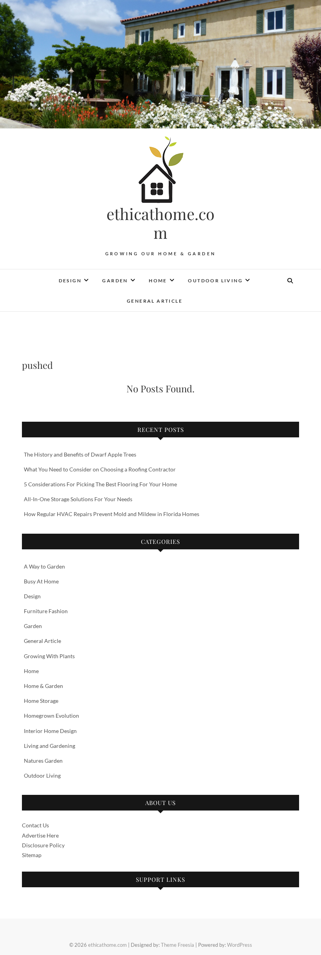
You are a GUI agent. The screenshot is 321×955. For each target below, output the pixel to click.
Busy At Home (41, 581)
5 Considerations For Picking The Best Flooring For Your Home (100, 484)
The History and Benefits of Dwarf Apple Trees (80, 454)
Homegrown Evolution (51, 715)
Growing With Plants (49, 656)
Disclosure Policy (43, 845)
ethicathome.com (160, 223)
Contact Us (35, 825)
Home (158, 280)
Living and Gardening (49, 745)
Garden (115, 280)
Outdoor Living (215, 280)
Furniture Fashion (46, 611)
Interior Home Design (50, 731)
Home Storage (41, 700)
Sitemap (31, 855)
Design (70, 280)
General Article (154, 301)
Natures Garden (43, 760)
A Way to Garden (44, 566)
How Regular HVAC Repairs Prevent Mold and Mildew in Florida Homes (111, 514)
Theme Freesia (177, 945)
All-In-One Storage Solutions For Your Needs (78, 499)
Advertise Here (40, 835)
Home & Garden (43, 685)
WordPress (239, 945)
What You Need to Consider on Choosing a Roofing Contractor (100, 469)
